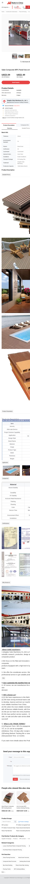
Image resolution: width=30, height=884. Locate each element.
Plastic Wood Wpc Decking (22, 865)
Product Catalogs (24, 821)
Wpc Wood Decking (7, 865)
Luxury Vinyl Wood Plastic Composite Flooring (14, 846)
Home (3, 11)
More (3, 872)
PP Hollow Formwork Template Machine (9, 828)
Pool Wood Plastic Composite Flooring (12, 849)
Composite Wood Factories (9, 861)
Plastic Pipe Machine (7, 830)
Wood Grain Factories (23, 857)
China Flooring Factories (9, 857)
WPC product (5, 825)
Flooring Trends (7, 869)
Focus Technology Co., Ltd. (20, 877)
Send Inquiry (15, 82)
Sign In (4, 117)
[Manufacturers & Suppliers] (15, 2)
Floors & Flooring (22, 11)
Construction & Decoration (11, 11)
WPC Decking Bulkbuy (19, 869)
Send (15, 779)
